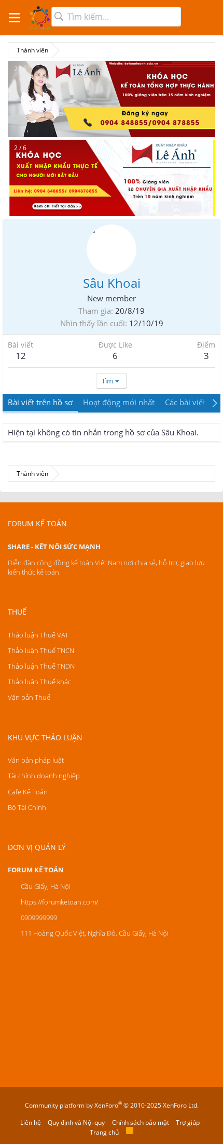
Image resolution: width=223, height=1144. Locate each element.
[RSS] (129, 1132)
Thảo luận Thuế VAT (38, 635)
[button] (14, 17)
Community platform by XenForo (112, 1105)
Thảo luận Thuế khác (39, 681)
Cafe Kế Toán (28, 791)
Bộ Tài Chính (27, 807)
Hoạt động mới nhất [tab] (119, 402)
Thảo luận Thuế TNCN (41, 650)
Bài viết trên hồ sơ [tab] (40, 402)
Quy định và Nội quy (76, 1122)
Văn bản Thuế (29, 697)
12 (21, 356)
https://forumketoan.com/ (59, 902)
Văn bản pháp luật (36, 760)
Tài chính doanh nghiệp (44, 775)
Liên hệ (30, 1122)
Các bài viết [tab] (185, 402)
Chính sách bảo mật (140, 1122)
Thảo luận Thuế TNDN (41, 666)
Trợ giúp (188, 1122)
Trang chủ (104, 1132)
